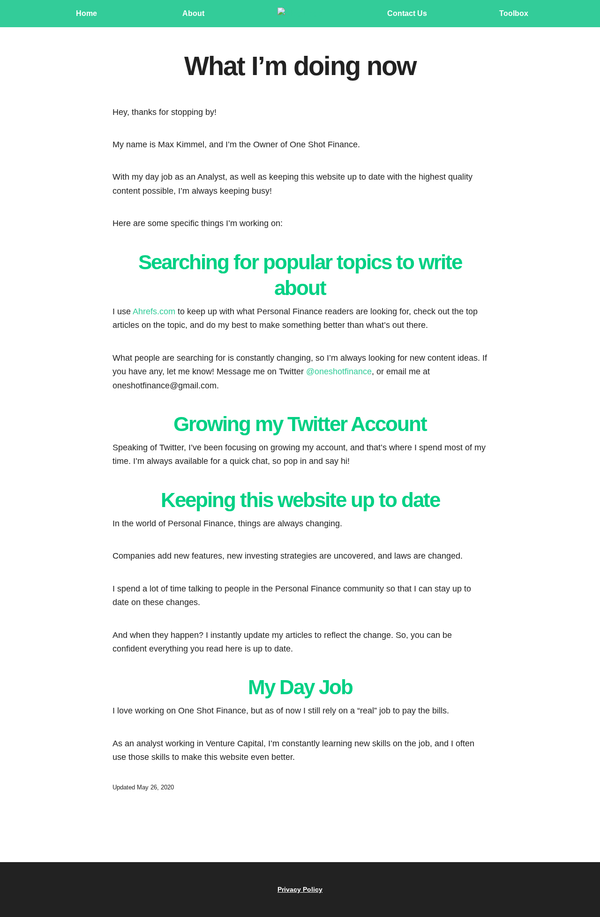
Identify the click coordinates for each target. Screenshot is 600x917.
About (193, 13)
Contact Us (407, 13)
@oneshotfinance (339, 371)
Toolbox (513, 13)
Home (86, 13)
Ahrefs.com (154, 311)
